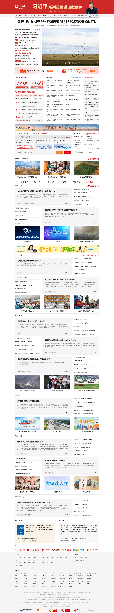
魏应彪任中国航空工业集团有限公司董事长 (32, 109)
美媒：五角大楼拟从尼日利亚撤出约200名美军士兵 (27, 353)
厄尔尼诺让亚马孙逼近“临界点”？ (86, 241)
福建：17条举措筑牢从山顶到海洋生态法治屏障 (85, 266)
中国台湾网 (71, 581)
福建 (16, 560)
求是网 (16, 581)
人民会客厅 (26, 203)
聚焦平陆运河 (57, 431)
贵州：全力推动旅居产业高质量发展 (82, 443)
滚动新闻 (50, 291)
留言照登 (68, 137)
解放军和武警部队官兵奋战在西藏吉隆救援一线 (35, 359)
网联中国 (64, 182)
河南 (29, 560)
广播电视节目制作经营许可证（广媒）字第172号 (69, 599)
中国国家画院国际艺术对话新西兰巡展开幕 (84, 334)
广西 (47, 560)
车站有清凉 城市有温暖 (52, 106)
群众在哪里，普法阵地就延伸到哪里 (82, 258)
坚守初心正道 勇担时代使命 (72, 95)
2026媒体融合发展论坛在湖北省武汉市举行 (27, 538)
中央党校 (80, 573)
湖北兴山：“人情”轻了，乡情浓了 (82, 269)
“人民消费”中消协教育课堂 (26, 514)
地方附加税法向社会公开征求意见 (73, 90)
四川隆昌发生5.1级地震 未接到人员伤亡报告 (35, 64)
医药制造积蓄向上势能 (79, 511)
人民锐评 (30, 15)
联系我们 (90, 592)
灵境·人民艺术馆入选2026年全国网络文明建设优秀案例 (74, 538)
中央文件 (65, 11)
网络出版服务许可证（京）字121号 (64, 602)
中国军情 (28, 371)
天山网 (52, 583)
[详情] (64, 533)
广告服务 (48, 592)
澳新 (86, 557)
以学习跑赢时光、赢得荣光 (26, 43)
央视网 (25, 578)
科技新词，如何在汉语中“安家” (73, 119)
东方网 (61, 586)
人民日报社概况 (25, 592)
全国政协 (26, 575)
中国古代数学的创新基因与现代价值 (23, 285)
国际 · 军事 (51, 182)
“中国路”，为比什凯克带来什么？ (27, 177)
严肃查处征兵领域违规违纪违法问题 (30, 113)
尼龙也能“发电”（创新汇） (21, 215)
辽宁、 (61, 140)
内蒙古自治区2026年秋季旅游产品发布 (83, 398)
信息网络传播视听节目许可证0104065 (28, 602)
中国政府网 (35, 575)
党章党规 (35, 98)
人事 (19, 109)
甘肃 (29, 562)
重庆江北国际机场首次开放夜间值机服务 (83, 413)
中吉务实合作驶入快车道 (53, 100)
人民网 (61, 521)
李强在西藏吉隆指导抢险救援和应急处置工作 (26, 37)
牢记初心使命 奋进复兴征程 (80, 145)
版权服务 (64, 592)
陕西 (25, 562)
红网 (43, 583)
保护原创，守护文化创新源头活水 (30, 442)
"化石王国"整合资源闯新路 (22, 56)
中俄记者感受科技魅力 (57, 390)
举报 (86, 15)
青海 (34, 562)
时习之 (17, 95)
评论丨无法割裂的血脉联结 (72, 100)
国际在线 (53, 581)
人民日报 (18, 521)
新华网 (16, 578)
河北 (25, 557)
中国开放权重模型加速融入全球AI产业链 (60, 340)
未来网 (88, 581)
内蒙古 (34, 557)
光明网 (34, 578)
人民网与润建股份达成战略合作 (68, 540)
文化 (19, 453)
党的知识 (40, 98)
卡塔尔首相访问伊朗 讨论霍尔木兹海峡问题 (84, 330)
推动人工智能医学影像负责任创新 (82, 508)
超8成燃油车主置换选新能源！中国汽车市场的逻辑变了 (92, 82)
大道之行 (41, 95)
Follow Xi (50, 11)
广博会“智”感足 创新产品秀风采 (22, 208)
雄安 (52, 562)
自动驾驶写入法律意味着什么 (21, 223)
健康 (19, 514)
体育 (26, 453)
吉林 (43, 557)
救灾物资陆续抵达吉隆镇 (86, 311)
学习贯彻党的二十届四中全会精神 (79, 141)
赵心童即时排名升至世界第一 (21, 466)
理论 (19, 102)
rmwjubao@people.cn (75, 597)
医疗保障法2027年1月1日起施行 (54, 80)
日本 (75, 557)
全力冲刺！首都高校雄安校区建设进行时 (60, 280)
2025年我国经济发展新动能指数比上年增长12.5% (36, 191)
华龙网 (25, 583)
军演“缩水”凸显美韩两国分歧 (86, 390)
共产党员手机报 (38, 120)
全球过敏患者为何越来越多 (80, 504)
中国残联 (16, 586)
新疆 (43, 562)
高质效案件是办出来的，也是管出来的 (83, 262)
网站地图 (79, 560)
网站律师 (80, 592)
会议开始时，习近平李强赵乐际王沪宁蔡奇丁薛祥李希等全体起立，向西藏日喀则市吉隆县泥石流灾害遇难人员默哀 (57, 25)
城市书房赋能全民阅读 (57, 311)
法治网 (25, 581)
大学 (55, 291)
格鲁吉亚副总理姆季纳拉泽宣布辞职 (23, 349)
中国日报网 (53, 578)
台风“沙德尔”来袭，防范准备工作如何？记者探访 (92, 116)
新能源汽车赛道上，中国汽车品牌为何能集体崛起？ (92, 86)
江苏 (57, 557)
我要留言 (67, 152)
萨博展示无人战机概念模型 (80, 372)
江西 (20, 560)
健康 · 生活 (89, 182)
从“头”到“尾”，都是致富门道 (80, 192)
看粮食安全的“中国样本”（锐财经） (82, 189)
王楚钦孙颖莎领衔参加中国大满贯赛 (23, 469)
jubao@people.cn (70, 594)
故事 (26, 95)
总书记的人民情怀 (79, 136)
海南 (52, 560)
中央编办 (62, 573)
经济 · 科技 (24, 182)
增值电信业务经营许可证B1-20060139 (50, 599)
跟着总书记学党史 (57, 11)
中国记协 (62, 575)
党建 (19, 106)
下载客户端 (34, 133)
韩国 (81, 557)
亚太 (49, 352)
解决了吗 (63, 137)
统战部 (25, 573)
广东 (43, 560)
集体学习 (29, 98)
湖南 (38, 560)
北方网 (79, 583)
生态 (49, 222)
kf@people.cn (44, 597)
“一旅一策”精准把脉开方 (79, 357)
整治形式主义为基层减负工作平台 (25, 120)
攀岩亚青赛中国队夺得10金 (21, 458)
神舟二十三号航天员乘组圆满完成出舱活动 (26, 58)
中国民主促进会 (45, 586)
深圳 (47, 562)
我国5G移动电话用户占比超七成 (54, 90)
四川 (61, 560)
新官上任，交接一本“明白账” (80, 364)
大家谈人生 (57, 492)
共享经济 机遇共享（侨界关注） (81, 204)
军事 (20, 316)
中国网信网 (80, 575)
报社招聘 (38, 592)
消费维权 (32, 203)
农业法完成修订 (51, 82)
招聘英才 (43, 592)
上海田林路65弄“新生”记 (80, 406)
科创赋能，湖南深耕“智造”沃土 (22, 211)
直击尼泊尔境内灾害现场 (27, 390)
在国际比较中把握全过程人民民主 (27, 40)
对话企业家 (20, 203)
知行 (22, 95)
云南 (57, 142)
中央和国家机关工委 (73, 573)
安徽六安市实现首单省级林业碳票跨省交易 (84, 410)
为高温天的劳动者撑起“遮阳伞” (29, 261)
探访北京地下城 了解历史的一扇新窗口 (83, 439)
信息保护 (85, 592)
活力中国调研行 (92, 144)
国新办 (70, 575)
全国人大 (16, 575)
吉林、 (64, 140)
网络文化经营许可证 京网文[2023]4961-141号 (46, 602)
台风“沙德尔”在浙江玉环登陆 (91, 94)
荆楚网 (61, 583)
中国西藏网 (80, 581)
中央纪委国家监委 (18, 573)
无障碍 (82, 15)
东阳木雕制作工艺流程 (79, 454)
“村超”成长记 (69, 104)
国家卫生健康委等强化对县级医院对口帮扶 (33, 503)
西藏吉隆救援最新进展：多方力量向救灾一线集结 (92, 90)
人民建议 (25, 133)
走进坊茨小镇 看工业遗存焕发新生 (82, 447)
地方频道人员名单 (18, 565)
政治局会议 (23, 98)
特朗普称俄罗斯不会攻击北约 (81, 319)
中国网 (70, 578)
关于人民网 (32, 592)
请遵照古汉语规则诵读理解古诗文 (23, 281)
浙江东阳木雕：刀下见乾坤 (27, 492)
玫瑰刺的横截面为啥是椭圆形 (21, 219)
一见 (31, 95)
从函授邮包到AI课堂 (27, 311)
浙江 (61, 557)
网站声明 (75, 592)
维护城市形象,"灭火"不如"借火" (29, 61)
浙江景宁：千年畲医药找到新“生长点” (83, 515)
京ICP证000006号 (76, 602)
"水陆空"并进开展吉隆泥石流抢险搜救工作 (24, 48)
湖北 (34, 560)
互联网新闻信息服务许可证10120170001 (32, 599)
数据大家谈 (27, 241)
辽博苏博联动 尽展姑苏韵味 (80, 450)
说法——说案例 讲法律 (93, 148)
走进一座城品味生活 (86, 431)
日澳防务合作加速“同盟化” (80, 368)
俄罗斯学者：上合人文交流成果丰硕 (31, 321)
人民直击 (90, 152)
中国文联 (26, 586)
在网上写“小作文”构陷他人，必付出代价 (92, 107)
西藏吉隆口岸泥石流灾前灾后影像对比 (92, 111)
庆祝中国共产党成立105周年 (93, 137)
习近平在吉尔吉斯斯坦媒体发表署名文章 (25, 32)
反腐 (19, 113)
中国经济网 (44, 578)
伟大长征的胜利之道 (27, 117)
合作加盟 (59, 592)
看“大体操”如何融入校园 (20, 288)
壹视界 (35, 95)
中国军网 (62, 581)
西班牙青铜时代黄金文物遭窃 (81, 323)
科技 (46, 222)
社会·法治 (20, 273)
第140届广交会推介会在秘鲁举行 (22, 338)
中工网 (34, 581)
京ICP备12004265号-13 (85, 599)
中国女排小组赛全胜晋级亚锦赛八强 (23, 462)
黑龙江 (48, 557)
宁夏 (38, 562)
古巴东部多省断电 (78, 326)
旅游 (22, 453)
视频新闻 (18, 159)
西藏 (20, 562)
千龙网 (16, 583)
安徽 (66, 557)
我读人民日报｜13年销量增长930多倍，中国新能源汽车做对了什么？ (92, 103)
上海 (52, 557)
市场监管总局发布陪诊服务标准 (81, 500)
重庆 (57, 560)
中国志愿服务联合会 (55, 586)
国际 (16, 316)
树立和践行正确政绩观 (93, 140)
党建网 (70, 586)
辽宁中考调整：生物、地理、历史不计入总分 (84, 402)
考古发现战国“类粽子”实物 (21, 277)
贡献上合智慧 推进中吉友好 (53, 101)
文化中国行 (86, 492)
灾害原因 (37, 48)
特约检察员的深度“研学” (79, 273)
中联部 (34, 573)
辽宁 (38, 557)
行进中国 (77, 148)
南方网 (88, 583)
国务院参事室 (53, 575)
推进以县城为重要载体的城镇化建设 (30, 102)
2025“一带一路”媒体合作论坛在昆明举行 (26, 541)
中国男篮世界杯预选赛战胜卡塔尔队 (23, 473)
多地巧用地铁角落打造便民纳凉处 (55, 104)
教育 (20, 255)
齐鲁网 (34, 583)
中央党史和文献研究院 (91, 573)
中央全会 (17, 98)
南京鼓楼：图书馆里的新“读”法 (73, 109)
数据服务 (69, 592)
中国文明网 (89, 575)
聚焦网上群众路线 (55, 137)
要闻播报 (49, 77)
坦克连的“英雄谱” (78, 360)
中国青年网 (80, 578)
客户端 (78, 15)
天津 (20, 557)
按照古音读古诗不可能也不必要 (22, 292)
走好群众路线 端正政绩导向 (28, 106)
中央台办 (53, 573)
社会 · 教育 (37, 182)
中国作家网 (35, 586)
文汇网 (70, 583)
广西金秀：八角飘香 (72, 63)
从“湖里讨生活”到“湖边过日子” (29, 401)
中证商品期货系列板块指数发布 (81, 200)
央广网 (43, 581)
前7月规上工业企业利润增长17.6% (82, 196)
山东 (25, 560)
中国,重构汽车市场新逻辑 (21, 45)
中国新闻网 (62, 578)
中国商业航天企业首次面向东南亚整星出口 (61, 210)
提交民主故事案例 (43, 133)
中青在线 (89, 578)
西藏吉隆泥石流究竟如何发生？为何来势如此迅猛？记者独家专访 (92, 99)
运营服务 (53, 592)
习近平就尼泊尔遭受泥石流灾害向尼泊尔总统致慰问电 (27, 35)
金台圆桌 (57, 241)
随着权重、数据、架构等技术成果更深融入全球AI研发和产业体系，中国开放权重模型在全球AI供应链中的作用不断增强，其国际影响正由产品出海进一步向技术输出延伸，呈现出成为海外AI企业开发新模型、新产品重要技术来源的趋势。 (70, 345)
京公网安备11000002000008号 (86, 602)
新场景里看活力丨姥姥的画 (57, 177)
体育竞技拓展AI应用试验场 (55, 461)
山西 (29, 557)
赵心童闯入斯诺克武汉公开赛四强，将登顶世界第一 (92, 120)
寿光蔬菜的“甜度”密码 (86, 177)
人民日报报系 (19, 77)
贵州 (66, 560)
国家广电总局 (44, 575)
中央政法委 (44, 573)
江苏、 (67, 140)
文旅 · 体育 (76, 182)
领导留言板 (18, 133)
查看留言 (59, 152)
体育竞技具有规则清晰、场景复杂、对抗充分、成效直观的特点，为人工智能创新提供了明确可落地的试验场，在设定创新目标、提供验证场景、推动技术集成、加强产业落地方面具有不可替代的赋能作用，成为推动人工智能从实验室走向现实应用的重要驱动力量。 (70, 465)
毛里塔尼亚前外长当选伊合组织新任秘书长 (25, 345)
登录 (97, 15)
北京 (16, 557)
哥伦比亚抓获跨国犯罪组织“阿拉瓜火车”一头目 (26, 342)
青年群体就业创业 (79, 152)
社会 (16, 255)
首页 (16, 15)
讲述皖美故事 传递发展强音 (27, 431)
